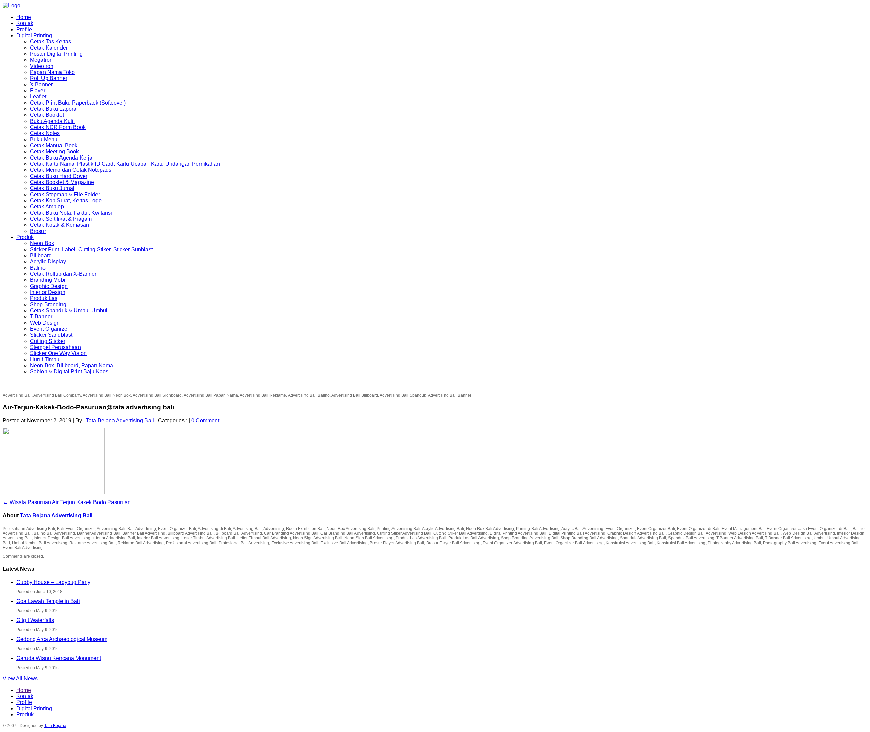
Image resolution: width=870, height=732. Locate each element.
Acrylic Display (48, 261)
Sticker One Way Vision (58, 353)
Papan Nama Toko (52, 72)
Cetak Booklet (47, 115)
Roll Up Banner (48, 78)
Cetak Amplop (47, 206)
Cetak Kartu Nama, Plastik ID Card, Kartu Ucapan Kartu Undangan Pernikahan (125, 164)
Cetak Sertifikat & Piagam (61, 219)
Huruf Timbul (45, 359)
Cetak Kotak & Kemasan (59, 225)
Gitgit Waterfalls (35, 620)
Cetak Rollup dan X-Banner (63, 274)
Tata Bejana (55, 725)
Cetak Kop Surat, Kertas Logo (66, 200)
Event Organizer (49, 329)
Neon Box (42, 243)
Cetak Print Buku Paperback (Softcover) (78, 103)
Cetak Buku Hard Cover (58, 176)
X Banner (41, 84)
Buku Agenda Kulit (52, 121)
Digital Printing (34, 35)
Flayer (37, 90)
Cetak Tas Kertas (50, 41)
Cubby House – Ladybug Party (53, 582)
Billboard (41, 255)
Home (23, 17)
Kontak (24, 23)
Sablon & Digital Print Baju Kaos (69, 371)
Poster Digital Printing (56, 54)
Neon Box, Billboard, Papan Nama (71, 365)
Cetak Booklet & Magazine (62, 182)
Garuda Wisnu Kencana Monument (58, 658)
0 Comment (205, 420)
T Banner (41, 316)
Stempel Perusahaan (55, 347)
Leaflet (38, 96)
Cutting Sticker (47, 341)
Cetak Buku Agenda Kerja (61, 158)
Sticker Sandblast (51, 335)
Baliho (38, 268)
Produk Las (43, 298)
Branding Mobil (48, 280)
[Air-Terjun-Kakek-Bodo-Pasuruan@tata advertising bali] (54, 493)
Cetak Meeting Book (54, 151)
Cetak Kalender (49, 48)
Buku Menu (43, 139)
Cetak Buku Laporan (55, 109)
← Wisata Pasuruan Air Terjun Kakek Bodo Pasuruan (67, 502)
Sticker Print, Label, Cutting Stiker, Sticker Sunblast (91, 249)
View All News (20, 678)
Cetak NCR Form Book (58, 127)
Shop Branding (48, 304)
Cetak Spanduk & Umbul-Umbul (68, 310)
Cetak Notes (45, 133)
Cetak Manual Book (53, 145)
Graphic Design (49, 286)
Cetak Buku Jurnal (52, 188)
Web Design (45, 323)
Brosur (38, 231)
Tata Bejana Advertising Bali (120, 420)
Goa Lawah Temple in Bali (48, 601)
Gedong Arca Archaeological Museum (61, 639)
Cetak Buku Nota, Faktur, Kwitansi (71, 213)
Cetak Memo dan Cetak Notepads (70, 170)
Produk (25, 237)
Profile (24, 29)
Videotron (41, 66)
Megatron (41, 60)
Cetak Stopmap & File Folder (65, 194)
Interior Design (47, 292)
